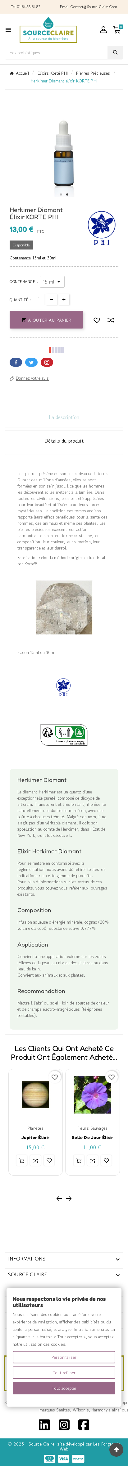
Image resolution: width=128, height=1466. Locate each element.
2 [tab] (67, 195)
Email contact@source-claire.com (88, 6)
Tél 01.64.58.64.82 (26, 6)
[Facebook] (83, 1424)
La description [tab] (64, 417)
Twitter (31, 362)
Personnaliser (64, 1357)
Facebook (16, 362)
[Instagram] (64, 1424)
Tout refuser (64, 1373)
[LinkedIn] (44, 1424)
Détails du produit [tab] (64, 440)
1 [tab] (61, 195)
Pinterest (47, 362)
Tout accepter (64, 1388)
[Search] (115, 52)
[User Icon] (103, 29)
